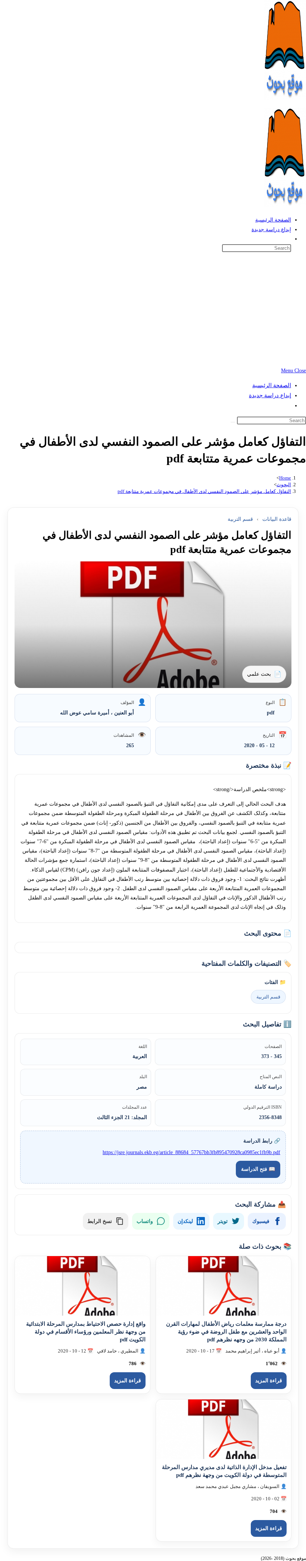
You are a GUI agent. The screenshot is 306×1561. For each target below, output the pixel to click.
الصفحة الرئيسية (271, 385)
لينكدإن (185, 1221)
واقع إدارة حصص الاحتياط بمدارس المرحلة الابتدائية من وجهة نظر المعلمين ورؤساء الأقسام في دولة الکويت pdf (86, 1331)
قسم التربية (240, 519)
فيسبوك (260, 1221)
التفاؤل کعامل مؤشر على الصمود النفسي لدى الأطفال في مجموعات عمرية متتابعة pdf (204, 491)
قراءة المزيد (268, 1380)
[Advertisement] (153, 310)
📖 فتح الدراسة (258, 1169)
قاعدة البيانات (276, 519)
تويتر (223, 1221)
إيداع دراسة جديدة (270, 395)
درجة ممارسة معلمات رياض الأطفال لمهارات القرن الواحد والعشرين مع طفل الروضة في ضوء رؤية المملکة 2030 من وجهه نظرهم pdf (226, 1331)
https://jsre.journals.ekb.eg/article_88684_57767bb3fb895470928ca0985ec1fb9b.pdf (191, 1152)
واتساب (145, 1221)
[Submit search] (232, 422)
